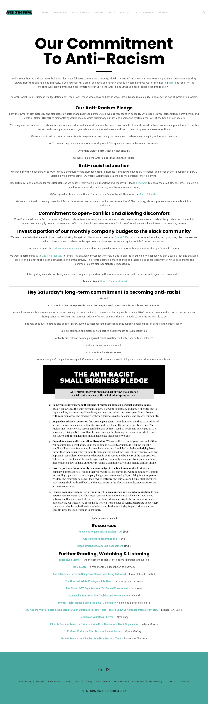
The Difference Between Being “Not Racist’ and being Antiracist (89, 574)
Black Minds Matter (66, 248)
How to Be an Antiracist (114, 281)
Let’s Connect (144, 12)
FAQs (112, 12)
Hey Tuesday (25, 681)
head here (141, 183)
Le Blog (125, 12)
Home (45, 12)
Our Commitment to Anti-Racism (129, 681)
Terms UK (184, 681)
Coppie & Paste (123, 237)
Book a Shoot (81, 12)
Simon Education (148, 194)
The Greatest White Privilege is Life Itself (88, 581)
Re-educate (79, 567)
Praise (163, 12)
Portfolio (60, 12)
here (171, 82)
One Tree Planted (51, 255)
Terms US (171, 681)
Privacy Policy (155, 681)
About (99, 12)
